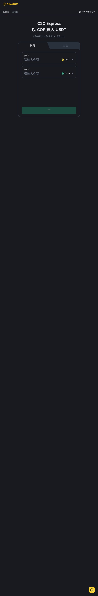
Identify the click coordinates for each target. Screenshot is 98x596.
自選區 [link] (15, 12)
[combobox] (68, 59)
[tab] (6, 12)
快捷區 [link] (6, 12)
